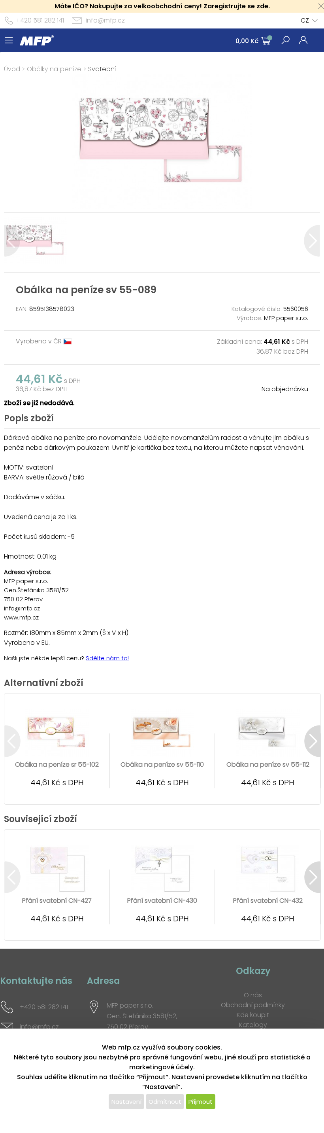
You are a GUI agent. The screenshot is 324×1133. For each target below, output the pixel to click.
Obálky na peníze (54, 69)
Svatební (102, 69)
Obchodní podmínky (253, 1005)
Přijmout (200, 1101)
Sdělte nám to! (107, 658)
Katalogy (253, 1024)
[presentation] (12, 241)
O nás (253, 995)
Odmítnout (165, 1101)
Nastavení (126, 1101)
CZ (305, 20)
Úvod (12, 69)
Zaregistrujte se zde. (236, 6)
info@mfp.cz (105, 20)
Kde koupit (253, 1014)
